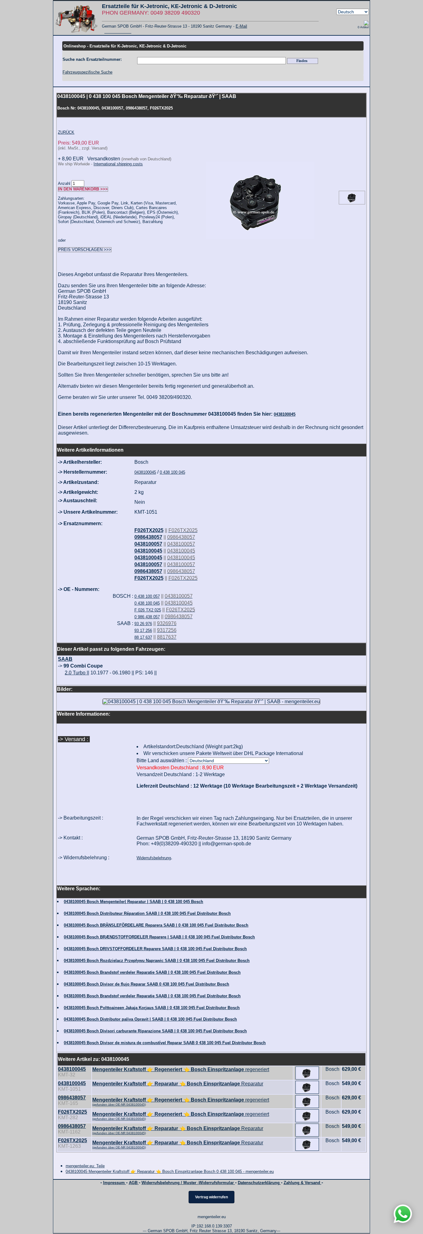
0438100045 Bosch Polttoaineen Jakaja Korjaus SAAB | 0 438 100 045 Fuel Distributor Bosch (152, 1007)
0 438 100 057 (147, 596)
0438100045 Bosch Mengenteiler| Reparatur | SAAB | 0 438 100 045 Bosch (133, 901)
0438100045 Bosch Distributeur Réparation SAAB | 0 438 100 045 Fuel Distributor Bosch (147, 913)
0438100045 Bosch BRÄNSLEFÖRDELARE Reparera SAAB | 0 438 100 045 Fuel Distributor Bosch (156, 925)
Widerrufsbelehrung (154, 858)
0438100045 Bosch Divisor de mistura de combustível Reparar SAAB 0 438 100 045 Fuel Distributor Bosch (165, 1042)
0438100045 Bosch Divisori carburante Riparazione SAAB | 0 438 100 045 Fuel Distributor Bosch (155, 1031)
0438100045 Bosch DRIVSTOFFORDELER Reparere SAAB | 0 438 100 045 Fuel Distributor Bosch (155, 948)
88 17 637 (143, 637)
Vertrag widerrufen (211, 1197)
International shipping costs (118, 164)
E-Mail (241, 26)
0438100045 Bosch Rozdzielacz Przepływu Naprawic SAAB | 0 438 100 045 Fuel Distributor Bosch (157, 960)
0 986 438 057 (147, 617)
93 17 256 (143, 630)
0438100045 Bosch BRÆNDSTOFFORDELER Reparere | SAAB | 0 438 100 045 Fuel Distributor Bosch (159, 937)
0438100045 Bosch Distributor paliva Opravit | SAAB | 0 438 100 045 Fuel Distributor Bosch (150, 1019)
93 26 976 (143, 623)
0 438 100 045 (172, 472)
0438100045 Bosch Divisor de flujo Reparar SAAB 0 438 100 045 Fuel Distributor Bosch (146, 984)
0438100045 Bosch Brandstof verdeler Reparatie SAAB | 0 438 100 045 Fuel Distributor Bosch (152, 972)
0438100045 (284, 414)
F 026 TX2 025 (147, 610)
